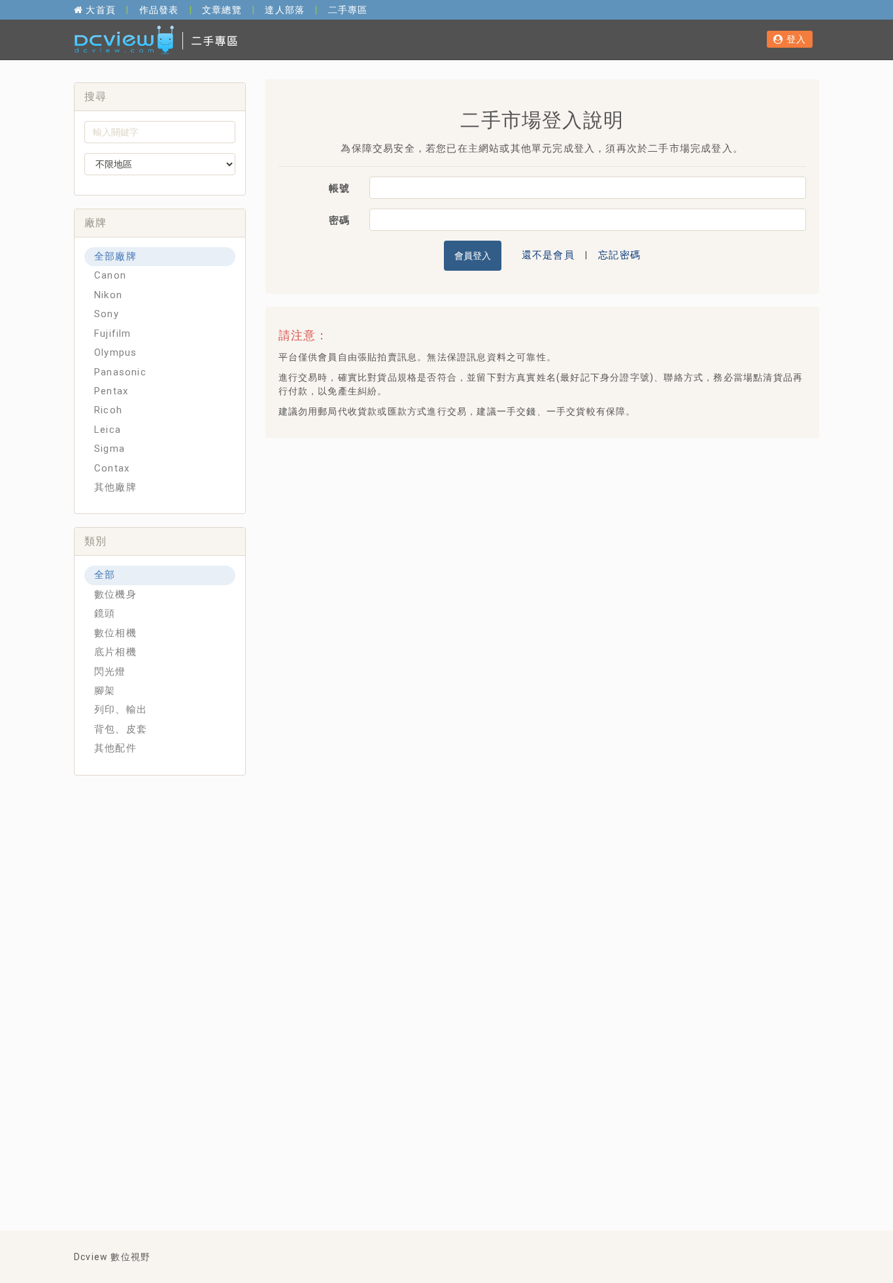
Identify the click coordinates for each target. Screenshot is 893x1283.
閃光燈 (110, 671)
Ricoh (108, 410)
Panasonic (120, 372)
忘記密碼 (619, 254)
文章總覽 (222, 10)
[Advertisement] (513, 480)
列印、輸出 (120, 709)
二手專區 (348, 10)
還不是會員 (548, 254)
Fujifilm (112, 333)
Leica (107, 430)
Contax (111, 468)
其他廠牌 (115, 487)
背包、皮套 (120, 729)
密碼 (339, 220)
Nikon (108, 295)
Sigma (109, 448)
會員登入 (472, 255)
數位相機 (115, 633)
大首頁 (99, 10)
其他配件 (115, 748)
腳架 (104, 690)
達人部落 (285, 10)
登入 (794, 39)
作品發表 (159, 10)
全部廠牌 (115, 256)
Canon (110, 275)
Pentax (111, 391)
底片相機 (115, 652)
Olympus (115, 352)
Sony (106, 314)
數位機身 (115, 594)
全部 (104, 575)
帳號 (339, 188)
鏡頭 (104, 613)
